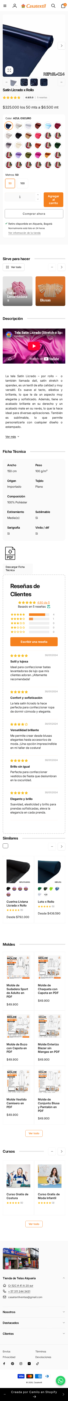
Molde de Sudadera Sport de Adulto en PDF (17, 990)
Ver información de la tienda (24, 233)
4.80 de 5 (43, 602)
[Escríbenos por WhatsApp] (60, 1380)
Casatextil (38, 1382)
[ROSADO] (28, 145)
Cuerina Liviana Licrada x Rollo (17, 903)
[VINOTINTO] (57, 125)
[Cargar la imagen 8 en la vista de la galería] (34, 82)
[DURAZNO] (18, 164)
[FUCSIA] (38, 155)
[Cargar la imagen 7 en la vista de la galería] (24, 82)
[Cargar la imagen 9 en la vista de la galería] (44, 82)
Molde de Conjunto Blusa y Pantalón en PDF (48, 1105)
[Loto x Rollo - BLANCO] (40, 895)
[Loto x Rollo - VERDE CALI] (40, 889)
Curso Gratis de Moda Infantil (49, 1196)
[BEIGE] (47, 135)
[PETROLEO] (57, 155)
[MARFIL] (18, 145)
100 (22, 183)
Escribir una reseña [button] (34, 642)
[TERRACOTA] (38, 145)
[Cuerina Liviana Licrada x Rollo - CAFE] (14, 889)
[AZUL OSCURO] (8, 125)
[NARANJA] (47, 164)
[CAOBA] (38, 125)
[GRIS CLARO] (8, 135)
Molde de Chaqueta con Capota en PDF (48, 989)
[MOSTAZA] (47, 155)
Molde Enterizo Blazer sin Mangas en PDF (49, 1048)
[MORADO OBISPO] (38, 164)
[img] (19, 655)
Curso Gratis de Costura (17, 1196)
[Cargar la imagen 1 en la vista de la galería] (14, 82)
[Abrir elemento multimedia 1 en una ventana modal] (34, 45)
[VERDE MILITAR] (28, 155)
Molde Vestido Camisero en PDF (17, 1103)
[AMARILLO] (8, 164)
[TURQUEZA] (47, 145)
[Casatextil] (21, 1268)
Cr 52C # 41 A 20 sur (20, 1285)
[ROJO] (38, 135)
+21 (45, 894)
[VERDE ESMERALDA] (28, 164)
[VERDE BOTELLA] (57, 145)
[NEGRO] (18, 135)
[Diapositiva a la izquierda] (6, 45)
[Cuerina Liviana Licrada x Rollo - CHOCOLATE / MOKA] (9, 895)
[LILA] (18, 155)
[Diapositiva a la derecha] (61, 45)
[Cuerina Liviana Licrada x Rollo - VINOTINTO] (26, 889)
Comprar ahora (34, 213)
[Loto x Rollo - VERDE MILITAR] (46, 889)
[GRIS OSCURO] (8, 145)
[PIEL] (57, 164)
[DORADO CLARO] (57, 135)
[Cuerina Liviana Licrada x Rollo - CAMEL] (20, 889)
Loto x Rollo (46, 901)
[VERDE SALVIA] (8, 155)
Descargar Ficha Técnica (15, 568)
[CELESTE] (47, 125)
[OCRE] (28, 135)
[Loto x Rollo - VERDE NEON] (51, 889)
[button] (5, 6)
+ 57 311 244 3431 (19, 1291)
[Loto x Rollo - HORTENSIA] (57, 889)
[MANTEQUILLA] (18, 125)
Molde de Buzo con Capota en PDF (17, 1048)
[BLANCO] (28, 125)
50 (10, 183)
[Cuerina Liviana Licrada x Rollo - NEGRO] (9, 889)
